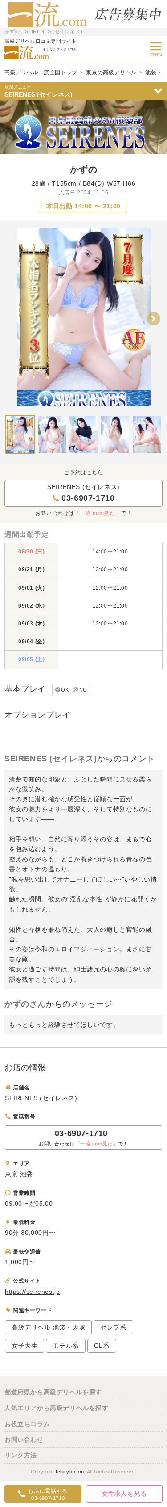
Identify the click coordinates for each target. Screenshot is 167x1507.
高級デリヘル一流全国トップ (40, 72)
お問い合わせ (24, 1439)
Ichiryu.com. (71, 1471)
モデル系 (65, 1345)
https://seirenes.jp (32, 1291)
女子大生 (24, 1345)
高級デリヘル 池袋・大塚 (48, 1327)
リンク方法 (20, 1455)
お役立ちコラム (27, 1423)
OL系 (102, 1345)
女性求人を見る (124, 1493)
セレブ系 (113, 1327)
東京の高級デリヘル (111, 72)
